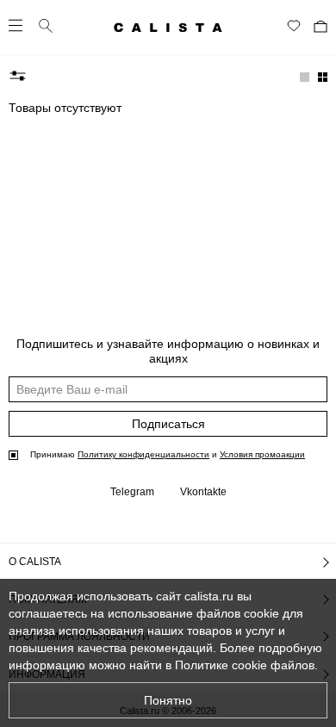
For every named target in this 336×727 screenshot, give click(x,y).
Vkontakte (203, 492)
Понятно (168, 700)
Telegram (132, 492)
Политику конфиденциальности (143, 454)
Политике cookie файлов (244, 665)
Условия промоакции (262, 454)
